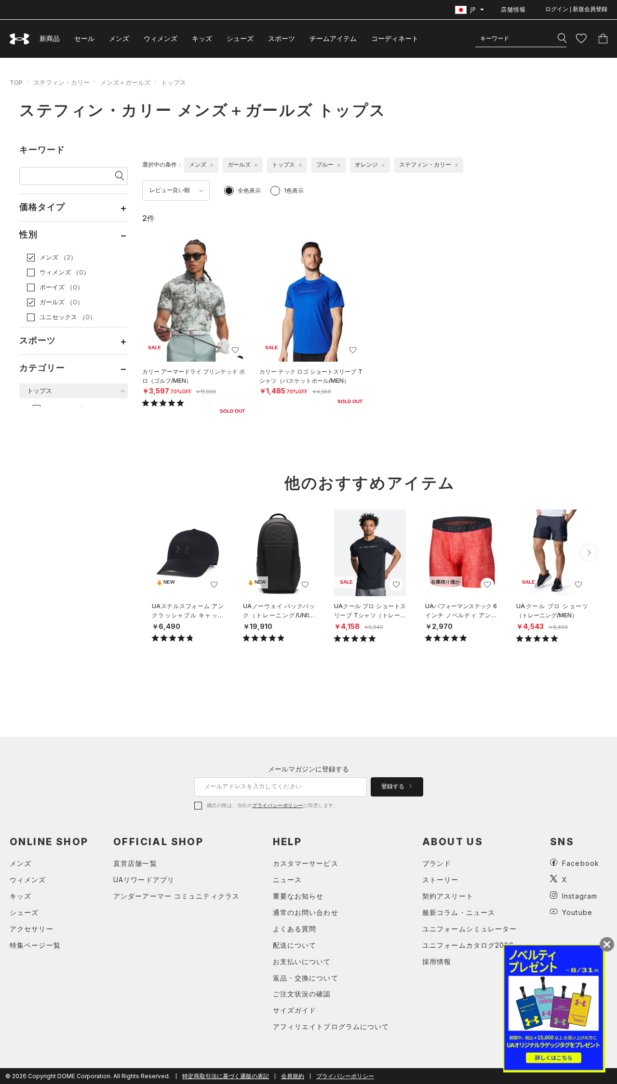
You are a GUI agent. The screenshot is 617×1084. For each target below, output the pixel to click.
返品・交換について (305, 978)
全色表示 (249, 190)
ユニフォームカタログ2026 (468, 945)
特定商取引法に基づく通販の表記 (225, 1076)
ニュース (287, 879)
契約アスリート (447, 896)
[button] (589, 553)
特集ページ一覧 (35, 945)
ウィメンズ (160, 38)
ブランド (436, 863)
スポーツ (281, 38)
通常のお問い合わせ (305, 912)
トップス (173, 82)
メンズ (119, 38)
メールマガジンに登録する (308, 769)
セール (84, 38)
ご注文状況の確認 (302, 994)
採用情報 (436, 961)
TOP (16, 82)
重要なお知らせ (298, 896)
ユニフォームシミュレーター (469, 929)
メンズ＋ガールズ (125, 82)
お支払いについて (302, 961)
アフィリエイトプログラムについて (331, 1026)
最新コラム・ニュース (458, 912)
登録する (393, 786)
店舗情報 (513, 9)
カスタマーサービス (305, 863)
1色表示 (294, 190)
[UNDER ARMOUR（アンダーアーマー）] (20, 39)
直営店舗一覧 (135, 863)
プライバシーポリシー (277, 805)
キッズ (202, 38)
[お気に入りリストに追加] (214, 584)
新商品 (50, 38)
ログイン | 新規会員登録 (576, 9)
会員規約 (292, 1076)
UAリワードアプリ (143, 879)
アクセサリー (32, 929)
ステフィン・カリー (61, 82)
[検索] (562, 38)
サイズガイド (295, 1010)
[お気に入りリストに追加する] (235, 350)
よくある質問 (295, 929)
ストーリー (440, 879)
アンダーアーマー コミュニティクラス (176, 896)
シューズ (240, 38)
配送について (295, 945)
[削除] (212, 165)
